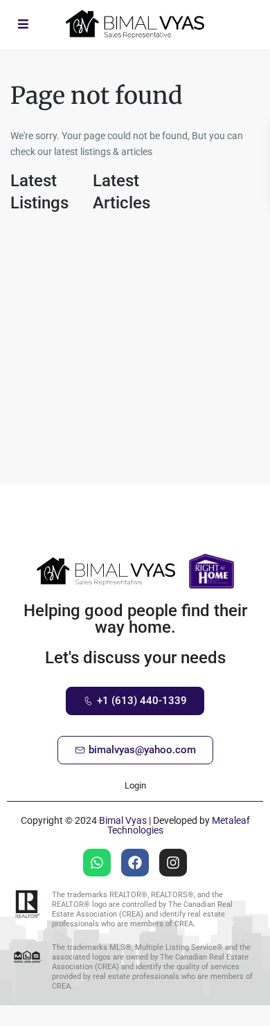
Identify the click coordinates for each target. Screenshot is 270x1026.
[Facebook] (135, 862)
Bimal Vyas (123, 820)
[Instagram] (173, 862)
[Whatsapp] (97, 862)
